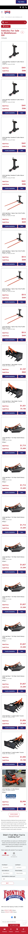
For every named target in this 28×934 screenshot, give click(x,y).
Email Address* (5, 870)
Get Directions (14, 925)
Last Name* (18, 864)
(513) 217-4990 (8, 910)
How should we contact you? (8, 876)
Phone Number (18, 870)
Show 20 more (14, 814)
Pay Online (21, 2)
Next (7, 883)
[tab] (5, 854)
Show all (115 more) (14, 816)
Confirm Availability (10, 75)
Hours (14, 910)
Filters (7, 26)
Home (2, 17)
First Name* (4, 864)
